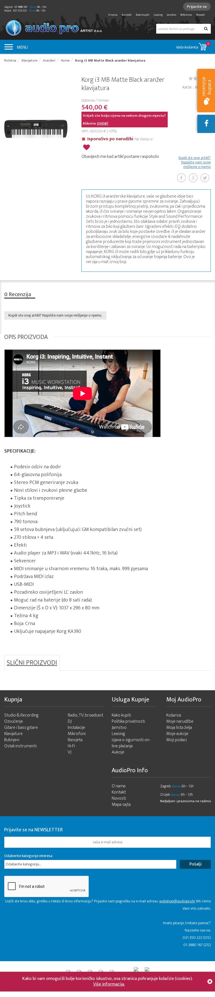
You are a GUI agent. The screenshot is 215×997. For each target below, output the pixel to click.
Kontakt (127, 15)
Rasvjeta (75, 740)
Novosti (200, 15)
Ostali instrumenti (20, 746)
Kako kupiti (142, 15)
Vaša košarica (192, 45)
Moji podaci (176, 740)
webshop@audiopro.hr (177, 901)
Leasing (158, 15)
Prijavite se (197, 6)
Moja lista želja (179, 727)
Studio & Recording (21, 715)
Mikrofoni (77, 734)
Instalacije (76, 727)
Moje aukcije (177, 734)
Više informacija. (109, 984)
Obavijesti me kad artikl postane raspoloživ (120, 156)
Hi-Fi (71, 746)
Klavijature (13, 734)
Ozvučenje (13, 721)
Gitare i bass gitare (21, 727)
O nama (113, 15)
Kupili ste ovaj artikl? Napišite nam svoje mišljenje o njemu (195, 162)
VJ (69, 752)
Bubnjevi (11, 740)
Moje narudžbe (179, 721)
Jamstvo (171, 15)
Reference (186, 15)
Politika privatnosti (128, 721)
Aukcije (118, 752)
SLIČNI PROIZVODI (32, 662)
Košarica (173, 715)
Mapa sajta (121, 804)
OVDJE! (102, 123)
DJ (70, 721)
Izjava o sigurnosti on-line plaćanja (131, 743)
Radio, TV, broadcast (85, 715)
